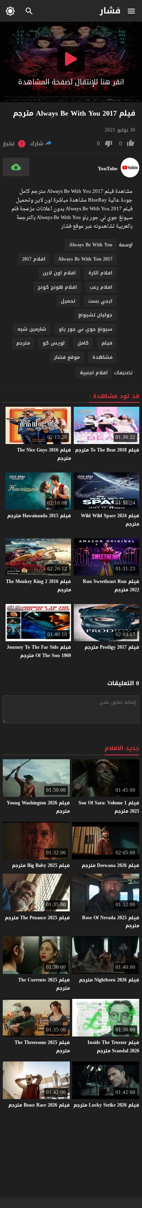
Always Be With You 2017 (85, 259)
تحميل (68, 301)
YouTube (108, 169)
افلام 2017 (33, 259)
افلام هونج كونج (57, 287)
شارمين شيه (31, 329)
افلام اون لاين (59, 273)
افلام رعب (101, 287)
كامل (83, 343)
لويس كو (54, 343)
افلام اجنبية (94, 372)
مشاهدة (102, 357)
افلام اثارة (100, 273)
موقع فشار (67, 357)
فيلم (106, 343)
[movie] (130, 176)
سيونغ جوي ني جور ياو (85, 329)
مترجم (23, 343)
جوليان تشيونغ (95, 315)
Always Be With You (90, 244)
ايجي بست (100, 301)
